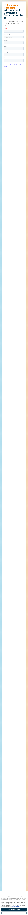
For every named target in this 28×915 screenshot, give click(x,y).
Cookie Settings (14, 912)
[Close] (24, 893)
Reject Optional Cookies (14, 909)
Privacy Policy (15, 906)
